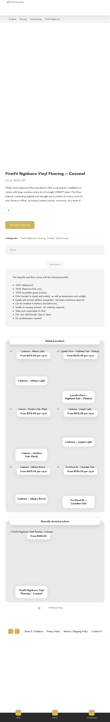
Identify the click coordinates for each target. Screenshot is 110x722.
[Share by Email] (64, 250)
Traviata (50, 238)
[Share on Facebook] (21, 250)
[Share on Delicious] (50, 250)
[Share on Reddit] (43, 250)
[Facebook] (17, 631)
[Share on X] (29, 250)
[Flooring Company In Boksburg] (17, 6)
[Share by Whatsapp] (57, 250)
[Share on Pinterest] (36, 250)
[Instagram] (10, 631)
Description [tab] (55, 264)
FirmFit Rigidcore (28, 238)
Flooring (41, 238)
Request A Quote (20, 225)
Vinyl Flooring (61, 238)
